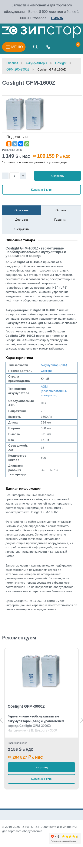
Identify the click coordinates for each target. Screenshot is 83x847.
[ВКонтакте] (20, 143)
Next (81, 720)
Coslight (46, 370)
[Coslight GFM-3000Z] (41, 671)
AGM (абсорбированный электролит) (54, 391)
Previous (1, 720)
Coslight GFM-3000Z (26, 706)
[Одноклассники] (8, 143)
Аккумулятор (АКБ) (54, 365)
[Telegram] (14, 143)
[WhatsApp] (26, 143)
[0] (74, 47)
